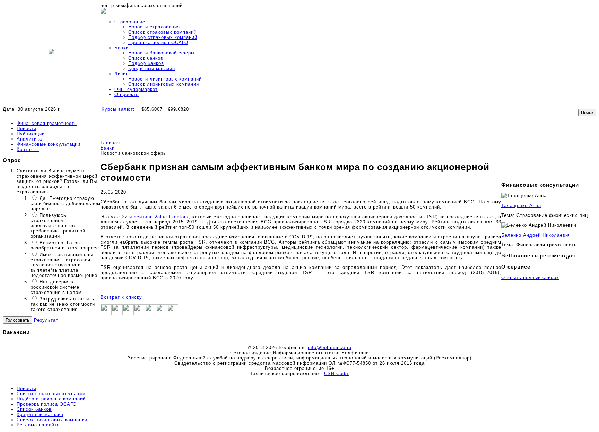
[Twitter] (117, 313)
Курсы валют (117, 109)
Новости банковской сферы (161, 53)
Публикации (31, 133)
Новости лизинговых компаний (165, 79)
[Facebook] (106, 313)
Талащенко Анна (521, 205)
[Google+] (128, 313)
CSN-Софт (336, 373)
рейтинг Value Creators (161, 216)
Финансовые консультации (48, 144)
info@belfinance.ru (329, 347)
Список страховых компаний (162, 32)
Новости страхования (154, 26)
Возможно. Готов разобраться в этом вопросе (65, 245)
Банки (121, 47)
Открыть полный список (530, 277)
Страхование (129, 21)
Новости (26, 128)
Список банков (145, 58)
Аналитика (29, 139)
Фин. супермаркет (136, 89)
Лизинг (122, 73)
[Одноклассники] (139, 313)
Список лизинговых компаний (163, 84)
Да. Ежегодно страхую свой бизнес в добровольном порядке (66, 203)
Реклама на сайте (38, 424)
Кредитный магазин (151, 68)
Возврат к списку (121, 297)
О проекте (126, 94)
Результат (46, 320)
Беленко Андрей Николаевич (536, 235)
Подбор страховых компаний (162, 37)
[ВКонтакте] (150, 313)
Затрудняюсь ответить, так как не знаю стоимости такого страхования (63, 304)
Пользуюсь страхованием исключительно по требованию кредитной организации (58, 226)
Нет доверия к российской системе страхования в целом (56, 287)
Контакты (28, 149)
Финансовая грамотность (47, 123)
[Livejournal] (161, 313)
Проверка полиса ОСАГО (158, 42)
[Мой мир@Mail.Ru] (172, 313)
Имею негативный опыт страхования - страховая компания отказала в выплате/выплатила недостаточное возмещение (64, 265)
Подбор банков (146, 63)
